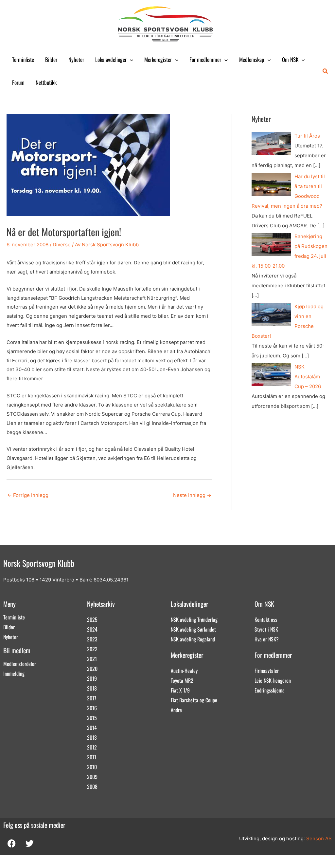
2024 (92, 629)
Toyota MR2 (182, 680)
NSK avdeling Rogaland (193, 639)
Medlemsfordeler (19, 664)
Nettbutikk (46, 82)
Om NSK (290, 59)
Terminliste (23, 59)
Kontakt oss (266, 619)
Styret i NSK (266, 629)
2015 (92, 718)
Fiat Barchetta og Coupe (194, 700)
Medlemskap (251, 59)
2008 (92, 786)
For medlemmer (205, 59)
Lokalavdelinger (111, 59)
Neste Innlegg (192, 495)
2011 (91, 757)
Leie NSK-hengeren (273, 680)
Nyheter (76, 59)
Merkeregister (158, 59)
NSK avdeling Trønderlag (194, 619)
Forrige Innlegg (27, 495)
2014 (92, 728)
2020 (92, 669)
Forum (18, 82)
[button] (130, 59)
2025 (92, 619)
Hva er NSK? (267, 639)
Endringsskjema (270, 690)
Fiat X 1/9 (180, 690)
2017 (91, 698)
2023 (92, 639)
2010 (92, 767)
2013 (92, 737)
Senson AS (319, 838)
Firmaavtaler (267, 670)
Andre (176, 710)
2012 (92, 747)
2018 (92, 688)
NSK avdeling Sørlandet (193, 629)
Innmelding (14, 673)
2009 (92, 777)
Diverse (62, 244)
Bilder (51, 59)
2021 (92, 659)
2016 (92, 708)
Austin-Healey (184, 670)
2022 (92, 649)
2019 (92, 678)
